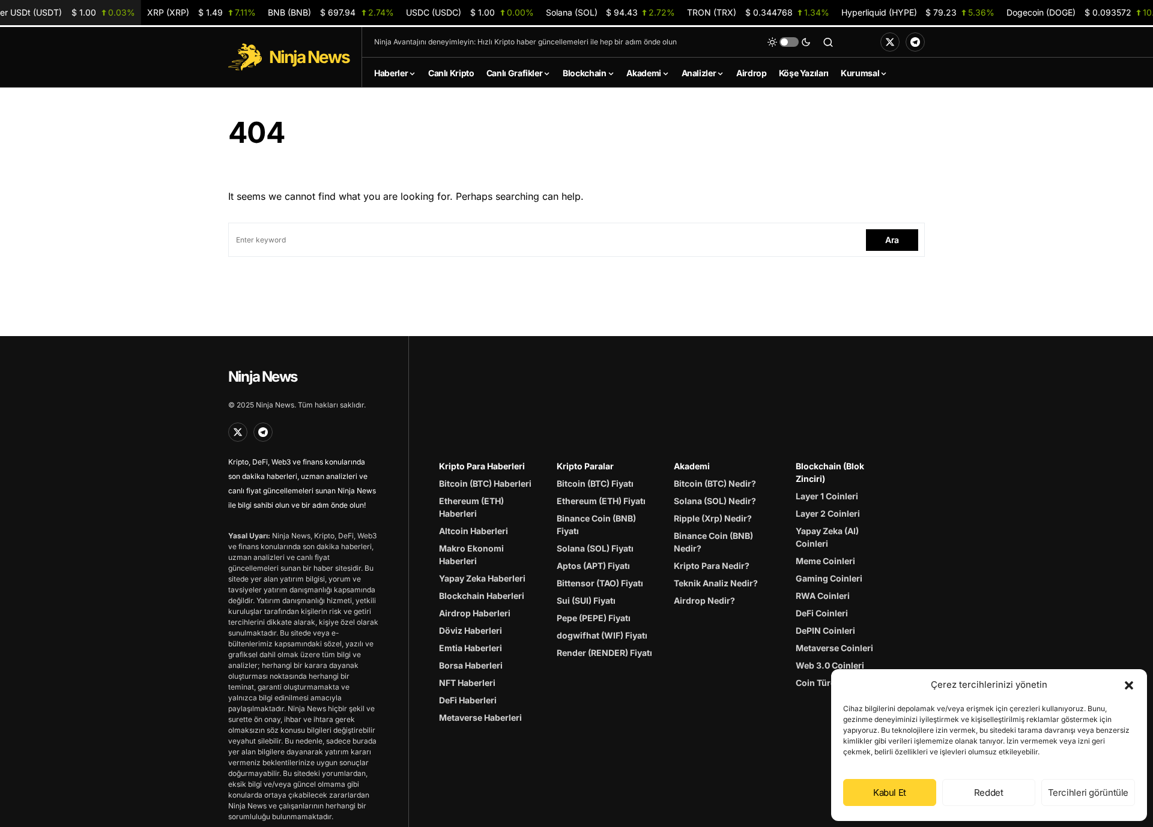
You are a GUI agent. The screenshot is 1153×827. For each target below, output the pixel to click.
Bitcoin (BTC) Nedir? (715, 483)
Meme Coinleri (825, 561)
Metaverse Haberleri (480, 717)
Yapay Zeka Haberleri (482, 578)
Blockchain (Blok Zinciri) (830, 472)
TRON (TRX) (758, 12)
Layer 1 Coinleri (827, 496)
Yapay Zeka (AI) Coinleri (827, 537)
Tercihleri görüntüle (1088, 792)
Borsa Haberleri (471, 665)
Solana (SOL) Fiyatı (595, 548)
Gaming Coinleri (829, 578)
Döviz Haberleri (470, 630)
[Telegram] (915, 42)
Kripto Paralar (585, 466)
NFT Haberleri (467, 683)
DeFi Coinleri (822, 613)
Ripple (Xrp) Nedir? (713, 518)
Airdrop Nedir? (704, 600)
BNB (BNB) (330, 12)
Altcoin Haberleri (473, 531)
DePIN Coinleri (825, 630)
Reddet (988, 792)
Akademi (692, 466)
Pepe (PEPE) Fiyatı (594, 618)
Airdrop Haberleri (474, 613)
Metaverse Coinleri (834, 648)
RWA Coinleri (823, 596)
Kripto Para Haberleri (482, 466)
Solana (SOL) (610, 12)
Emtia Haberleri (470, 648)
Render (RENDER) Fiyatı (604, 653)
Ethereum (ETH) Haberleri (471, 507)
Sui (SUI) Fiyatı (586, 600)
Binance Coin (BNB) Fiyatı (596, 524)
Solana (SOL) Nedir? (715, 501)
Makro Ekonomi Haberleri (471, 554)
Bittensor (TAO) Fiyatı (600, 583)
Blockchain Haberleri (481, 596)
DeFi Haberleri (468, 700)
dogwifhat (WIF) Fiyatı (602, 635)
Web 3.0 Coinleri (830, 665)
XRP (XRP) (201, 12)
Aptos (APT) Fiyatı (593, 566)
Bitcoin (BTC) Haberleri (485, 483)
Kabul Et (889, 792)
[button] (1129, 685)
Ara (892, 240)
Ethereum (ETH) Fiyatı (601, 501)
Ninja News (262, 376)
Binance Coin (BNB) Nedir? (713, 542)
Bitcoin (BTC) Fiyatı (595, 483)
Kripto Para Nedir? (711, 566)
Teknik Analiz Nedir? (716, 583)
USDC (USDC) (470, 12)
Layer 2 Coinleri (828, 513)
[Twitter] (890, 42)
